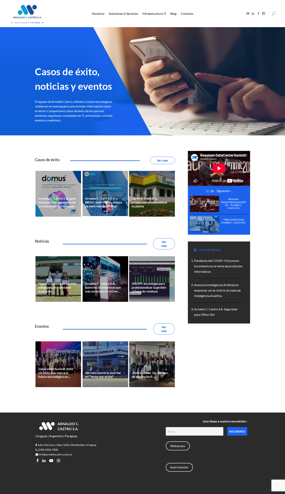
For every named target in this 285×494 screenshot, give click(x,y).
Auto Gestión (179, 467)
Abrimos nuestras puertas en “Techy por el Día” (103, 374)
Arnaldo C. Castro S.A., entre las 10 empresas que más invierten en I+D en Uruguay (103, 287)
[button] (224, 191)
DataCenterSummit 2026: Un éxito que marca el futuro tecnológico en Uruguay (56, 373)
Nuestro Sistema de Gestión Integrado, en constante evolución (57, 287)
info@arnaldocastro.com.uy (55, 454)
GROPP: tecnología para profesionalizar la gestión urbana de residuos (149, 287)
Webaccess (177, 446)
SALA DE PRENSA (209, 250)
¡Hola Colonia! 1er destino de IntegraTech (150, 374)
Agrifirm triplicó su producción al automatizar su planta (150, 202)
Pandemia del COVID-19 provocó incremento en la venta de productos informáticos (218, 266)
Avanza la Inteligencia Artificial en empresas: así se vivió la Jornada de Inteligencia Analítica (217, 290)
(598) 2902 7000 (48, 449)
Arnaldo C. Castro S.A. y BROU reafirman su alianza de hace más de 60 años (103, 202)
